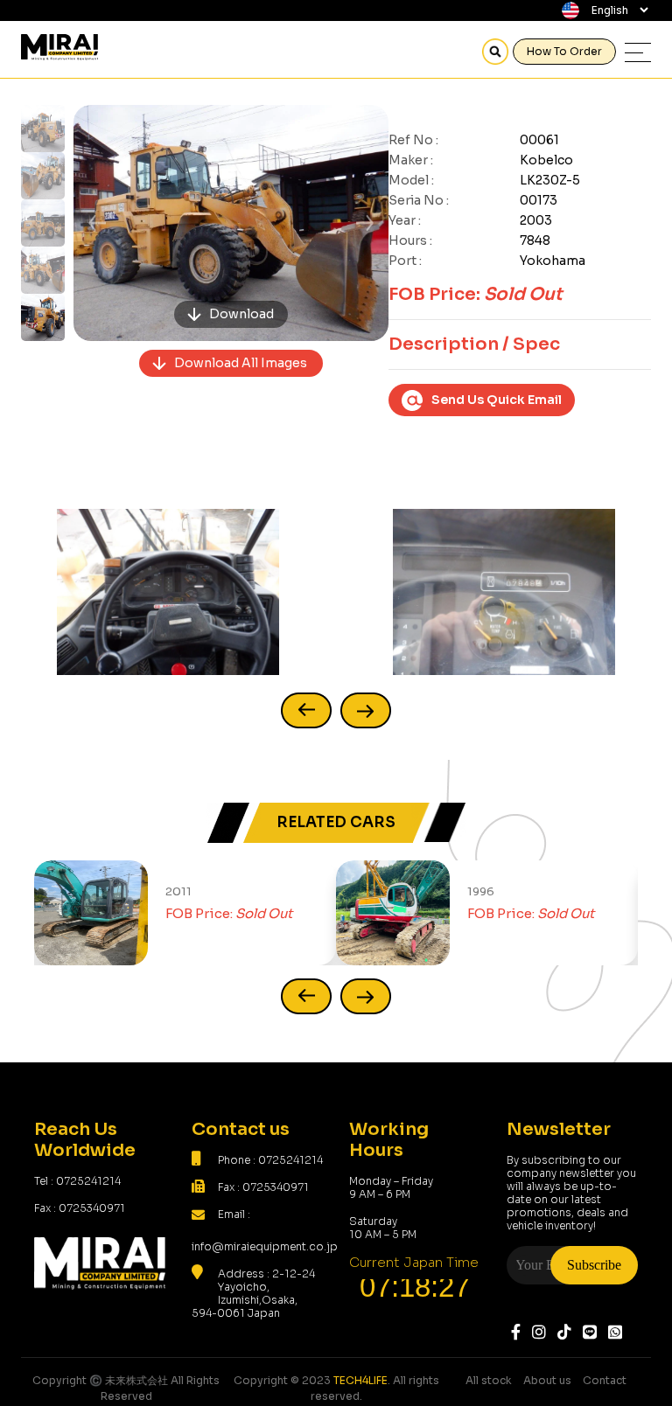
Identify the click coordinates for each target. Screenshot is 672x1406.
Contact (604, 1380)
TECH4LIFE (360, 1380)
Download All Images (240, 363)
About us (547, 1380)
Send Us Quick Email (496, 399)
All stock (489, 1380)
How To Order (564, 51)
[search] (495, 51)
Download (241, 314)
